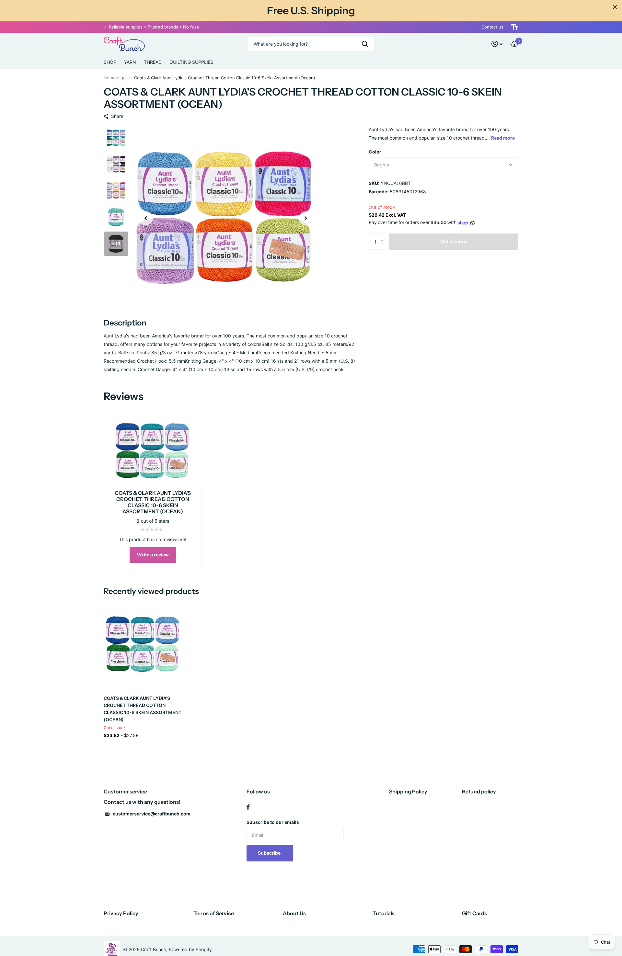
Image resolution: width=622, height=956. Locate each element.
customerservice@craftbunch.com (151, 813)
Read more (503, 138)
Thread (153, 62)
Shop (110, 62)
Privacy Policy (121, 913)
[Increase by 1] (383, 236)
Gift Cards (474, 913)
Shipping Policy (408, 791)
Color (375, 151)
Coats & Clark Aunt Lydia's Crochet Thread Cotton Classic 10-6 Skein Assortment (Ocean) (142, 708)
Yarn (130, 62)
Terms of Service (213, 913)
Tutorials (384, 913)
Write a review (153, 554)
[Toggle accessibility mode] (514, 27)
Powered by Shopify (190, 949)
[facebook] (248, 807)
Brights (381, 164)
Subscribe (270, 853)
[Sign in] (497, 44)
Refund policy (479, 791)
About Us (294, 913)
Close (615, 7)
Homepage (115, 77)
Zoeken (365, 44)
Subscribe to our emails (273, 822)
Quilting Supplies (191, 62)
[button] (146, 218)
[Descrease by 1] (383, 247)
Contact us (492, 26)
